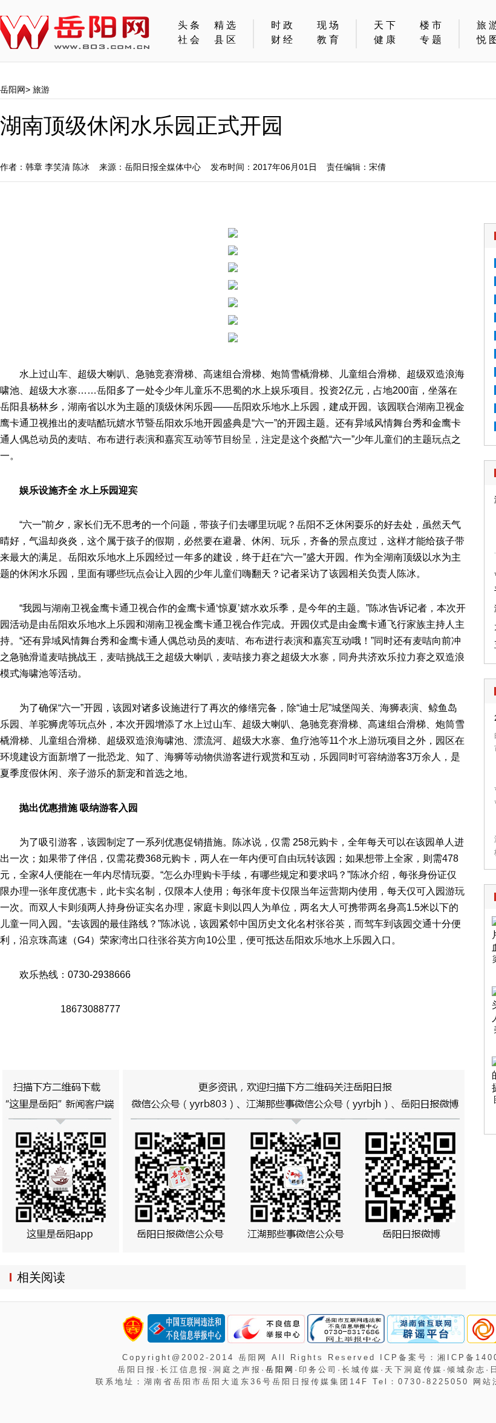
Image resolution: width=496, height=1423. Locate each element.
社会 (190, 39)
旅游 (41, 89)
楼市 (439, 25)
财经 (288, 39)
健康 (391, 39)
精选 (233, 25)
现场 (336, 25)
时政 (288, 25)
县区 (233, 39)
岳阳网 (12, 89)
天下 (391, 25)
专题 (439, 39)
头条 (190, 25)
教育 (336, 39)
